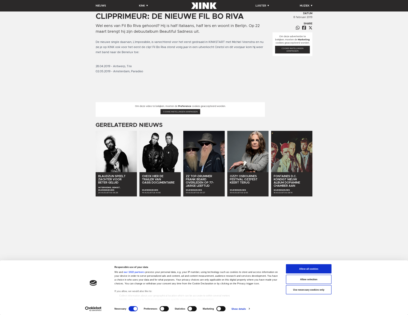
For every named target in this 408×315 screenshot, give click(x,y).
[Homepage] (204, 5)
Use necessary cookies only (308, 289)
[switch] (164, 308)
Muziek (305, 5)
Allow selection (308, 279)
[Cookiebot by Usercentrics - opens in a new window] (93, 308)
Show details (238, 308)
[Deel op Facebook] (304, 28)
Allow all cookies (308, 268)
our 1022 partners (134, 272)
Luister (260, 5)
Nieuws (101, 5)
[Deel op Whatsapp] (298, 28)
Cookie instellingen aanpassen (180, 112)
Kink (142, 5)
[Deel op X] (310, 28)
